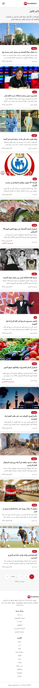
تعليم (19, 648)
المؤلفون (19, 625)
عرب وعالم (19, 666)
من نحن (19, 614)
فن (35, 317)
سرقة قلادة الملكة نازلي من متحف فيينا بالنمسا (20, 278)
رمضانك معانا (19, 652)
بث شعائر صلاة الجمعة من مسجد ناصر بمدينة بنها (19, 52)
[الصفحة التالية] (7, 576)
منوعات (34, 48)
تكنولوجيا (19, 673)
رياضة (34, 92)
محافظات (19, 669)
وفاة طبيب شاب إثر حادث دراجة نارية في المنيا (20, 139)
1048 (13, 576)
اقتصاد (34, 225)
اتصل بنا (19, 621)
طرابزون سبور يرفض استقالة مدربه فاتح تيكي (20, 96)
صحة (35, 179)
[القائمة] (3, 3)
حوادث (34, 135)
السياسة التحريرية (19, 628)
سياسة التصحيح (19, 632)
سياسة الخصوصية (19, 618)
